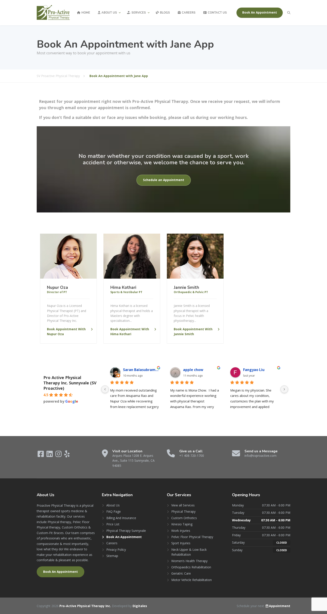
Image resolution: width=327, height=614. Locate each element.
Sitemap (112, 556)
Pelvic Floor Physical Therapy (192, 537)
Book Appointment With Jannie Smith (193, 331)
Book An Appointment (259, 12)
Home (85, 13)
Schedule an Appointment (163, 180)
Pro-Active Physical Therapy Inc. (85, 606)
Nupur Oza (57, 287)
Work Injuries (180, 530)
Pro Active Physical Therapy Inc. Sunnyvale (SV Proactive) (70, 383)
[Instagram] (59, 455)
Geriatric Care (181, 573)
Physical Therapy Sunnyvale (126, 530)
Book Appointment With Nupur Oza (66, 331)
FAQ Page (113, 511)
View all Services (183, 505)
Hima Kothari (123, 287)
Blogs (165, 13)
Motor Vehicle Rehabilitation (191, 580)
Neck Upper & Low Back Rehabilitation (189, 552)
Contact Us (217, 13)
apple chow (193, 369)
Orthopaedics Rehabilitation (191, 567)
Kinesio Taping (181, 524)
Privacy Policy (116, 549)
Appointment (279, 606)
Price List (112, 524)
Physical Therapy (183, 511)
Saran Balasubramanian (141, 369)
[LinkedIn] (50, 455)
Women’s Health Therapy (189, 561)
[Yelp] (67, 455)
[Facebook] (41, 455)
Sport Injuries (180, 543)
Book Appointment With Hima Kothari (129, 331)
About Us (109, 13)
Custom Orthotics (184, 518)
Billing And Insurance (121, 518)
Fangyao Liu (253, 369)
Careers (189, 13)
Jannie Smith (186, 287)
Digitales (140, 606)
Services (138, 13)
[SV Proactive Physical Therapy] (53, 12)
